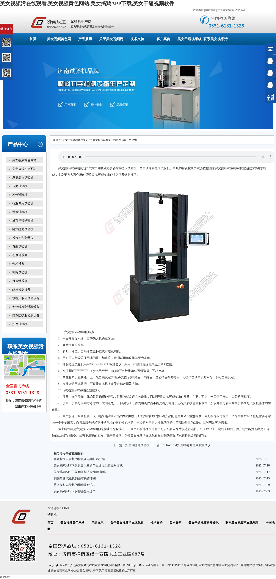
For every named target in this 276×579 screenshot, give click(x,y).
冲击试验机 (19, 194)
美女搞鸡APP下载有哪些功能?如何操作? (80, 472)
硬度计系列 (19, 255)
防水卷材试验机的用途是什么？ (75, 485)
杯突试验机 (19, 272)
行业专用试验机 (22, 203)
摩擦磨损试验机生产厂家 (120, 570)
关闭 (21, 25)
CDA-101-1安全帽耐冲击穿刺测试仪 (186, 445)
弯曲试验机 (19, 246)
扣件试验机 (19, 324)
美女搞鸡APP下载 (24, 169)
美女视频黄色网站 (24, 160)
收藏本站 (198, 10)
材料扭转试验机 (22, 220)
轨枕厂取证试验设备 (25, 298)
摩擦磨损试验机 (22, 177)
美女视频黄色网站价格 (65, 570)
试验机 (74, 168)
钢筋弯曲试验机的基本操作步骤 (75, 478)
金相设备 (18, 263)
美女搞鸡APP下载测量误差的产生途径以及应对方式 (88, 465)
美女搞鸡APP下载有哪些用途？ (75, 491)
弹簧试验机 (19, 212)
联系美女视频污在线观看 (231, 10)
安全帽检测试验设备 (25, 306)
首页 (33, 39)
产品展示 (85, 39)
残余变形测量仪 (22, 237)
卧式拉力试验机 (22, 229)
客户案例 (163, 39)
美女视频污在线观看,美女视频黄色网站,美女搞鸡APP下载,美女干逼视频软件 (87, 3)
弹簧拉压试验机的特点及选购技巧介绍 (79, 459)
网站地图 (210, 10)
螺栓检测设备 (21, 289)
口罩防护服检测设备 (25, 315)
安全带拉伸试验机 (137, 445)
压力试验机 (19, 186)
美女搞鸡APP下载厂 (92, 570)
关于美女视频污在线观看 (127, 522)
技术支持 (137, 39)
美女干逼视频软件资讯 (75, 139)
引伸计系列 (19, 281)
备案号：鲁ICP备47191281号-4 (170, 565)
